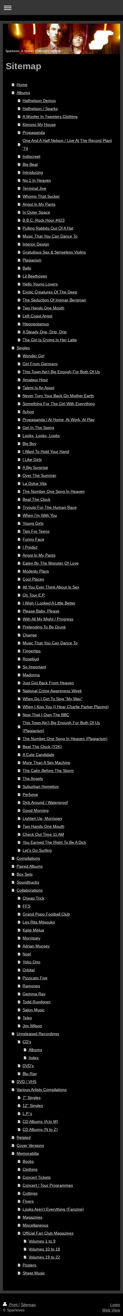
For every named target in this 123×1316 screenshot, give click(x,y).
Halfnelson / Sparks (40, 108)
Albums (23, 92)
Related (24, 1137)
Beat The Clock (36, 499)
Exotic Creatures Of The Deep (50, 292)
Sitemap (28, 1304)
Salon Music (34, 1010)
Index (34, 1057)
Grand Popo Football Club (46, 914)
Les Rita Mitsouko (39, 922)
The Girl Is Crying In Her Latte (50, 340)
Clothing (30, 1169)
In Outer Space (36, 212)
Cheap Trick (33, 898)
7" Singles (32, 1097)
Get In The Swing (38, 427)
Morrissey (31, 938)
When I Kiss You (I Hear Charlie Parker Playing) (66, 706)
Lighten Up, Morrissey (42, 818)
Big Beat (30, 164)
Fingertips (32, 651)
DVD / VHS (26, 1081)
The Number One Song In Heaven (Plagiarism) (65, 738)
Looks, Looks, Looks (41, 435)
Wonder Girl (33, 355)
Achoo (28, 411)
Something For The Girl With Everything (59, 403)
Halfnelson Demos (39, 100)
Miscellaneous (35, 1225)
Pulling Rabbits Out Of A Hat (48, 228)
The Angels (33, 778)
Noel (27, 954)
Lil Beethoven (35, 276)
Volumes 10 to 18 (44, 1249)
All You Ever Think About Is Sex (51, 587)
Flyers (28, 1201)
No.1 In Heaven (37, 180)
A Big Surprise (35, 467)
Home (22, 84)
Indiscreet (31, 156)
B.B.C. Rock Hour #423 (44, 220)
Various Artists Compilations (42, 1089)
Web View (111, 1310)
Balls (27, 268)
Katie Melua (33, 930)
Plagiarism (32, 260)
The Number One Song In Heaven (54, 491)
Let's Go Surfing (37, 850)
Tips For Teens (36, 531)
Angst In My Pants (39, 204)
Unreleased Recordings (38, 1033)
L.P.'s (27, 1113)
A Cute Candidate (38, 754)
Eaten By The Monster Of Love (51, 563)
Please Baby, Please (41, 611)
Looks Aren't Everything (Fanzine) (53, 1209)
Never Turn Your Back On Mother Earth (58, 395)
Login (115, 1304)
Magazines (32, 1217)
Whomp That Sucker (41, 196)
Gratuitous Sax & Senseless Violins (54, 252)
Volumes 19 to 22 (44, 1257)
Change (30, 635)
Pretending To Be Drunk (44, 627)
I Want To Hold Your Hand (46, 451)
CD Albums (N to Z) (40, 1129)
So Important (34, 667)
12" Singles (33, 1105)
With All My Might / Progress (48, 619)
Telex (27, 1017)
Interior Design (36, 244)
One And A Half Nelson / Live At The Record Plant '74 (67, 144)
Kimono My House (39, 124)
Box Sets (25, 874)
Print (13, 1304)
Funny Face (33, 539)
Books (28, 1161)
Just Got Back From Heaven (48, 683)
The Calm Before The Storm (48, 770)
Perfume (30, 794)
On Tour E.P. (34, 595)
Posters (29, 1265)
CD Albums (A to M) (40, 1121)
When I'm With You (40, 515)
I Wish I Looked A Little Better (49, 603)
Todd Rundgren (37, 1002)
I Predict (30, 547)
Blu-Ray (30, 1073)
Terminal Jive (34, 188)
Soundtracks (28, 882)
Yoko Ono (31, 962)
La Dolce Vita (35, 483)
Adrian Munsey (36, 946)
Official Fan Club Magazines (48, 1233)
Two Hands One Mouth (43, 308)
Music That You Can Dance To (50, 236)
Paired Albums (30, 866)
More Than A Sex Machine (46, 762)
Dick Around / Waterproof (45, 802)
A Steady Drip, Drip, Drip (45, 332)
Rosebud (31, 659)
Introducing (33, 172)
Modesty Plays (36, 571)
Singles (23, 348)
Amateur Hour (35, 379)
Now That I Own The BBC (46, 714)
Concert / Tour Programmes (48, 1185)
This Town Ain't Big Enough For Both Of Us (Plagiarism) (61, 726)
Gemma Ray (34, 994)
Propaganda (34, 132)
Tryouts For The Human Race (50, 507)
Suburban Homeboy (41, 786)
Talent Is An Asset (38, 387)
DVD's (28, 1065)
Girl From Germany (40, 363)
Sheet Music (34, 1273)
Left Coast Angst (37, 316)
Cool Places (33, 579)
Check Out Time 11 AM (43, 834)
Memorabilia (28, 1153)
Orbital (29, 970)
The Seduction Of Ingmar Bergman (54, 300)
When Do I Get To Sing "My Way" (52, 698)
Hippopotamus (36, 324)
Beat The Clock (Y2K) (42, 746)
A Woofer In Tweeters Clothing (50, 116)
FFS (26, 906)
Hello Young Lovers (40, 284)
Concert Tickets (37, 1177)
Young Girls (33, 523)
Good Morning (36, 810)
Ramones (31, 986)
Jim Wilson (32, 1025)
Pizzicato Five (35, 978)
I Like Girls (32, 459)
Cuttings (30, 1193)
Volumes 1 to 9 (42, 1241)
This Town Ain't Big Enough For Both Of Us (61, 371)
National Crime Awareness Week (52, 690)
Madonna (31, 675)
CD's (27, 1041)
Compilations (28, 858)
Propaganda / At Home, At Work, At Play (59, 419)
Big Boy (29, 443)
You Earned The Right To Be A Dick (54, 842)
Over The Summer (39, 475)
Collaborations (30, 890)
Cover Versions (30, 1145)
